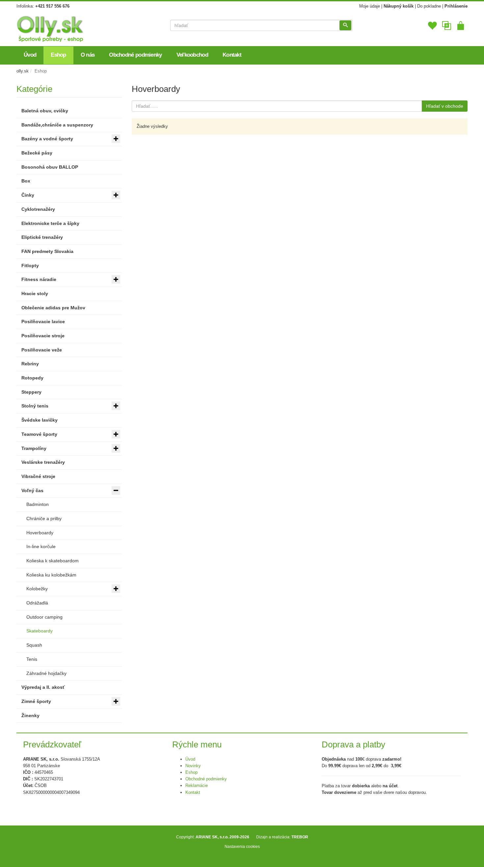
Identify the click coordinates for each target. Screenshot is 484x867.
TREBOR (299, 837)
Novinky (193, 765)
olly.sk (22, 71)
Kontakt (192, 792)
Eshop (191, 772)
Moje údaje (369, 6)
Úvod (190, 759)
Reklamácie (196, 785)
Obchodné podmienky (206, 778)
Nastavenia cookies (242, 846)
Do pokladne (429, 6)
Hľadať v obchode (444, 106)
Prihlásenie (456, 6)
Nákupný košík (399, 6)
